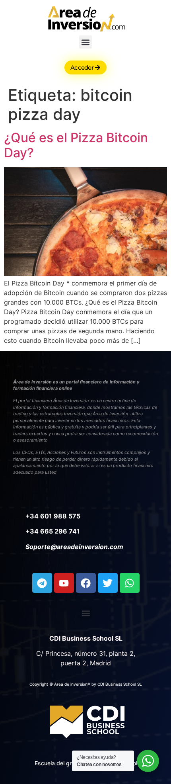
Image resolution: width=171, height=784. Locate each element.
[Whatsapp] (130, 583)
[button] (85, 42)
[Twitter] (108, 583)
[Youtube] (64, 583)
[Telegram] (42, 583)
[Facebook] (86, 583)
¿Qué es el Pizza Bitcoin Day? (76, 145)
